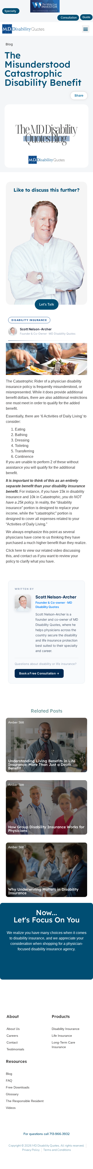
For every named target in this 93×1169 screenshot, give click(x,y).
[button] (45, 17)
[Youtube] (56, 1003)
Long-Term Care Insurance (63, 1045)
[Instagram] (37, 1003)
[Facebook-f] (27, 1003)
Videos (11, 1108)
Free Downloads (17, 1087)
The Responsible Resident (25, 1101)
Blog (9, 1074)
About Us (13, 1029)
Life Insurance (62, 1035)
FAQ (9, 1080)
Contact (12, 1042)
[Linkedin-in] (46, 1003)
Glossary (12, 1094)
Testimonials (15, 1049)
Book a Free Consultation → (39, 673)
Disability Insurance (65, 1029)
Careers (12, 1035)
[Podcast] (66, 1003)
